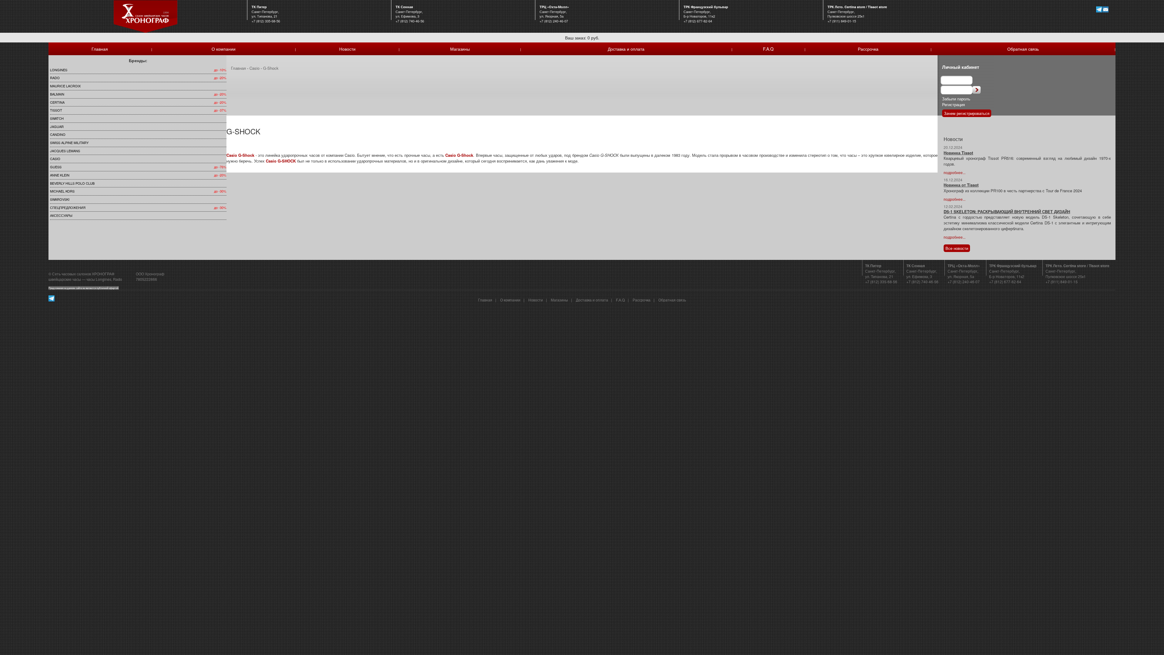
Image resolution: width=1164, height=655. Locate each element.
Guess (56, 166)
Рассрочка (868, 49)
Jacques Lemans (65, 150)
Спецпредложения (67, 207)
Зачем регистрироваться (966, 113)
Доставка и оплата (626, 49)
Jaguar (57, 126)
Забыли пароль (956, 99)
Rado (55, 77)
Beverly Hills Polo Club (72, 183)
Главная (100, 49)
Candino (57, 134)
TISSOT (56, 110)
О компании (224, 49)
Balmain (57, 94)
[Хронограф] (145, 16)
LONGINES (58, 69)
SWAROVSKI (59, 199)
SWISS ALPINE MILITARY (69, 142)
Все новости (956, 248)
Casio (55, 158)
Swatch (57, 118)
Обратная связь (1023, 49)
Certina (57, 102)
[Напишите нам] (1105, 9)
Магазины (460, 49)
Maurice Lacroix (65, 85)
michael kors (62, 191)
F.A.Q (768, 49)
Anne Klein (59, 175)
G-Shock (271, 68)
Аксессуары (61, 215)
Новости (347, 49)
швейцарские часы (64, 279)
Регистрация (953, 104)
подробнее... (954, 172)
